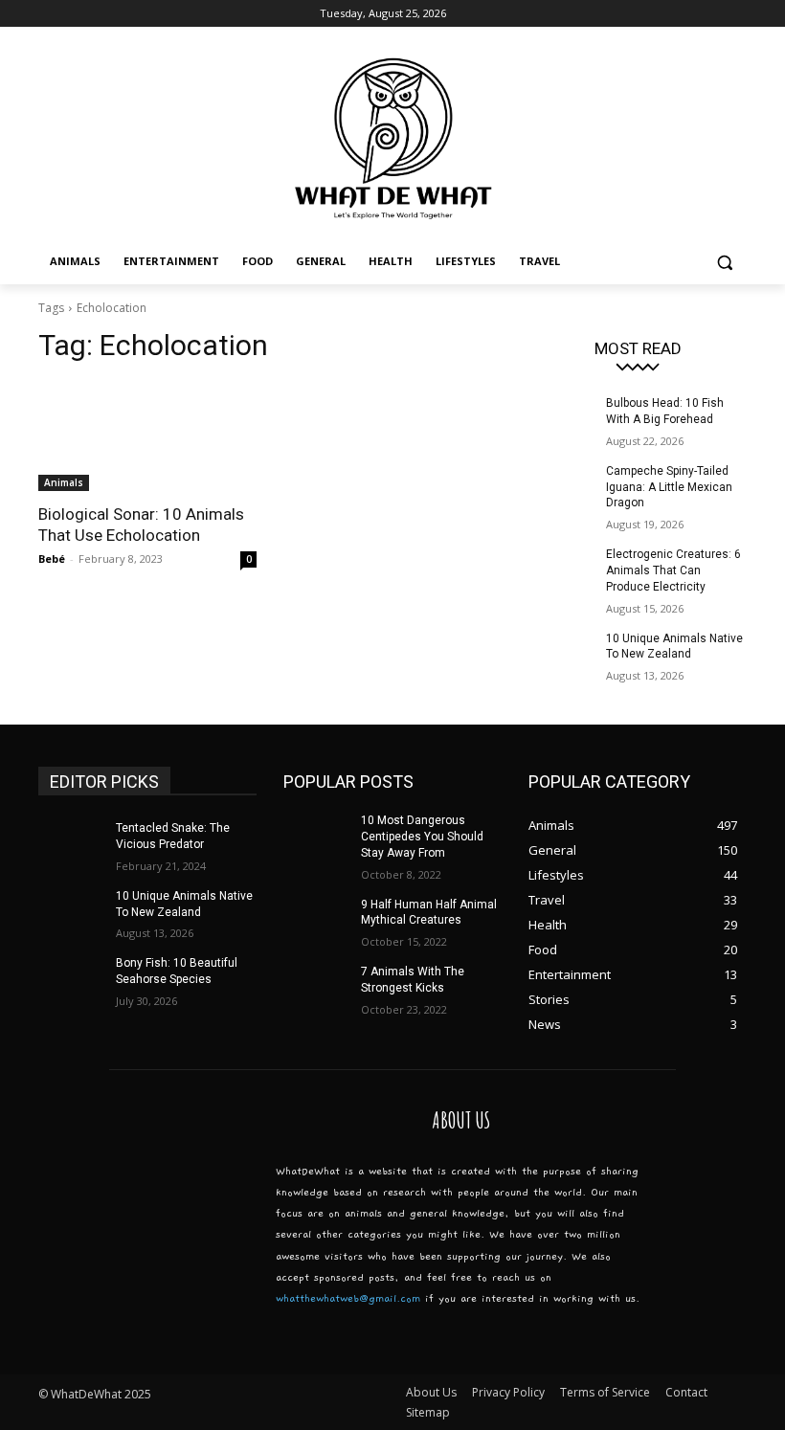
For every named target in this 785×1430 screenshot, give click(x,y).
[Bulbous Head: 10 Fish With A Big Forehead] (561, 418)
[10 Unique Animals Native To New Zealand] (561, 654)
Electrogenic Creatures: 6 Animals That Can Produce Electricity (673, 570)
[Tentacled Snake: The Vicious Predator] (70, 843)
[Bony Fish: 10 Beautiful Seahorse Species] (70, 978)
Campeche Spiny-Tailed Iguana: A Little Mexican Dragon (669, 487)
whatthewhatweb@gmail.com (348, 1298)
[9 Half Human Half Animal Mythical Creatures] (315, 920)
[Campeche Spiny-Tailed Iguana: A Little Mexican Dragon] (561, 486)
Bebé (51, 558)
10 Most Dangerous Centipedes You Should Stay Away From (422, 837)
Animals (63, 482)
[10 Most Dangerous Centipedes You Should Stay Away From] (315, 836)
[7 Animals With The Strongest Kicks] (315, 987)
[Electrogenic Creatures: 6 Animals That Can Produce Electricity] (561, 569)
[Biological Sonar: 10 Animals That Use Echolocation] (147, 436)
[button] (724, 261)
